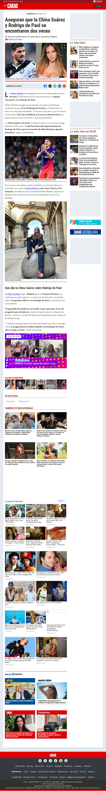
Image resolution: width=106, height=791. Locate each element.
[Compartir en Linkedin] (59, 86)
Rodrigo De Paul (24, 401)
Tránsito (91, 777)
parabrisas (52, 712)
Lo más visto (77, 42)
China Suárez (32, 188)
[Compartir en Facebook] (45, 86)
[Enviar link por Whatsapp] (54, 86)
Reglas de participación (76, 777)
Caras (26, 771)
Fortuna (49, 766)
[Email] (64, 86)
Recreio (83, 771)
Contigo (33, 771)
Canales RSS (16, 777)
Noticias (30, 766)
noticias (20, 680)
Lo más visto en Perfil (83, 131)
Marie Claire (39, 766)
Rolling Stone (63, 771)
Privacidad (54, 777)
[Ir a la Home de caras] (12, 7)
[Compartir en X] (50, 86)
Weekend (58, 766)
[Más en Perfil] (17, 674)
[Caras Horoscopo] (85, 234)
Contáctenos (43, 777)
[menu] (4, 6)
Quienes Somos (29, 777)
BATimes (87, 766)
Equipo (62, 777)
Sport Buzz (74, 771)
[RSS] (60, 760)
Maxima (91, 771)
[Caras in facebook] (45, 760)
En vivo (99, 6)
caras (20, 712)
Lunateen (78, 766)
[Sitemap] (65, 760)
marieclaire (52, 680)
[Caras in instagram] (40, 760)
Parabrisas (68, 766)
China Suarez (10, 401)
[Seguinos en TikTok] (55, 760)
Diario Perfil (20, 766)
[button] (36, 62)
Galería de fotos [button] (15, 39)
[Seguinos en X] (50, 760)
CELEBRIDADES (30, 14)
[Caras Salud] (85, 224)
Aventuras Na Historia (46, 771)
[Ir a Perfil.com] (98, 2)
